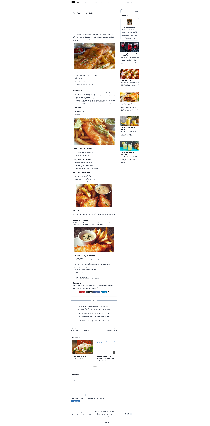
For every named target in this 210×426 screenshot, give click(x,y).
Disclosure (120, 2)
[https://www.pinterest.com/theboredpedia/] (128, 414)
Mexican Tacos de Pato (112, 329)
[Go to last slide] (74, 352)
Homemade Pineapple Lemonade (127, 153)
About (102, 2)
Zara (75, 15)
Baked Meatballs (125, 80)
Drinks (91, 2)
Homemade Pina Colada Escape (128, 128)
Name (73, 395)
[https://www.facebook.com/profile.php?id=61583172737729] (125, 414)
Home (82, 2)
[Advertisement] (94, 25)
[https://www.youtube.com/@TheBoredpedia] (131, 414)
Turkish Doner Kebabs (80, 356)
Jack (99, 360)
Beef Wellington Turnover (128, 104)
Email (89, 395)
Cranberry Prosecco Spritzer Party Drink (129, 54)
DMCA (90, 414)
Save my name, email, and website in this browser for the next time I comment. (88, 398)
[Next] (114, 352)
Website (105, 395)
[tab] (93, 366)
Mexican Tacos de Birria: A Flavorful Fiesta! (80, 329)
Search (122, 9)
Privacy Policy (113, 2)
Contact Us (106, 2)
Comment (74, 380)
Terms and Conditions (128, 2)
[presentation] (82, 347)
